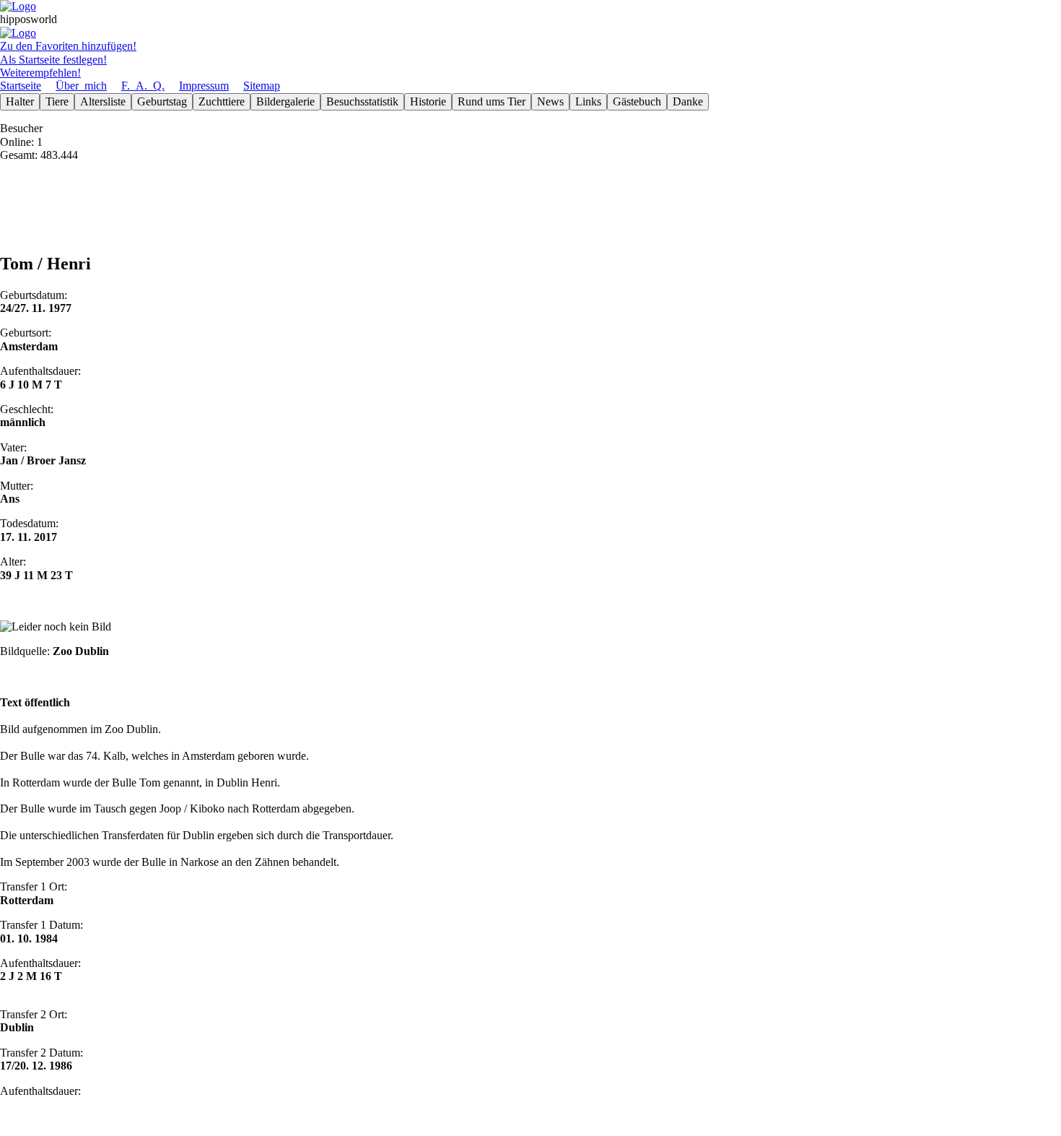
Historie (428, 101)
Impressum (204, 85)
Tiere (57, 101)
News (550, 101)
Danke (688, 101)
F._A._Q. (143, 85)
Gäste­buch (637, 101)
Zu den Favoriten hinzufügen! (68, 46)
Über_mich (81, 85)
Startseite (20, 85)
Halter (20, 101)
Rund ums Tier (491, 101)
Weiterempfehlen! (40, 72)
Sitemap (261, 85)
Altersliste (103, 101)
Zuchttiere (221, 101)
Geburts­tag (162, 101)
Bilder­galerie (285, 101)
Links (588, 101)
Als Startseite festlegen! (53, 59)
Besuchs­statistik (362, 101)
